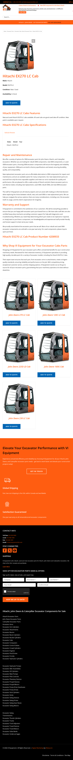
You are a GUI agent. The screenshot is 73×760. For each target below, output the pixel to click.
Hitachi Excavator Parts (10, 616)
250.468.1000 (10, 538)
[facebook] (5, 550)
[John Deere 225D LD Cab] (19, 332)
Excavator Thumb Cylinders (12, 718)
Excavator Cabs (8, 640)
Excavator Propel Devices (11, 682)
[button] (33, 41)
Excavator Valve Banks (10, 731)
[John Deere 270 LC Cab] (19, 280)
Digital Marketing (37, 748)
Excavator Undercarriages (11, 734)
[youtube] (15, 550)
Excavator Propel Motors (11, 684)
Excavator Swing (8, 713)
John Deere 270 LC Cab (19, 314)
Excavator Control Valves (11, 645)
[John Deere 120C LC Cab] (53, 280)
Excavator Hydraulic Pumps (12, 666)
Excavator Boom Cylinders (11, 635)
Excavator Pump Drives (10, 690)
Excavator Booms (8, 632)
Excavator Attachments (10, 630)
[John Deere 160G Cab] (53, 332)
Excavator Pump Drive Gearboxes (14, 687)
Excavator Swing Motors (11, 706)
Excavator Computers (10, 643)
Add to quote (11, 103)
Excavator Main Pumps (10, 674)
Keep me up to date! (15, 599)
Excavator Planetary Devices (12, 679)
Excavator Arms (8, 624)
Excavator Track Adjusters (11, 723)
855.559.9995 (12, 535)
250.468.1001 (9, 540)
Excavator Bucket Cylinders (12, 638)
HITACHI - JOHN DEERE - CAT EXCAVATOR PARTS (33, 22)
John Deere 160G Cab (54, 366)
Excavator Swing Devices (11, 698)
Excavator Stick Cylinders (11, 692)
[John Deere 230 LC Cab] (19, 383)
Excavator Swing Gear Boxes (12, 703)
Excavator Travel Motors (11, 729)
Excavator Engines (9, 651)
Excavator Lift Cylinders (10, 671)
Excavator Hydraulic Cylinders (13, 659)
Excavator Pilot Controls (11, 677)
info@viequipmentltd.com (30, 2)
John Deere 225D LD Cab (19, 366)
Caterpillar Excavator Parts (12, 622)
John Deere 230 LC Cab (19, 418)
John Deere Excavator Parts (12, 619)
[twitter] (10, 550)
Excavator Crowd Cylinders (12, 648)
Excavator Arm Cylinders (11, 627)
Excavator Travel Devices (11, 726)
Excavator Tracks (8, 721)
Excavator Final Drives (10, 653)
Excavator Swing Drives (10, 700)
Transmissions (7, 716)
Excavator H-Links (9, 656)
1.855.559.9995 (16, 2)
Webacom (49, 748)
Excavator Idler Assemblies (12, 669)
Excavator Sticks (8, 695)
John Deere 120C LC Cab (54, 314)
